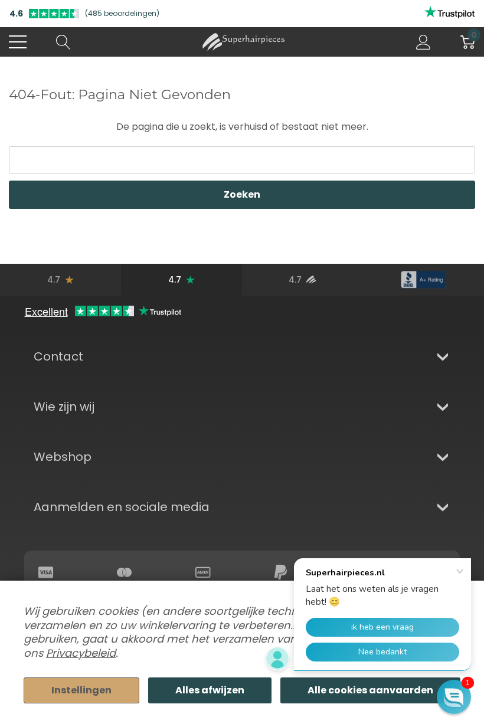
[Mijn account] (423, 42)
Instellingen (81, 690)
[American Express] (203, 572)
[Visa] (46, 572)
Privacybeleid (81, 653)
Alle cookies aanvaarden (370, 690)
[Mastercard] (124, 572)
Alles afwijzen (209, 690)
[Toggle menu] (18, 42)
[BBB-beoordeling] (423, 280)
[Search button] (63, 42)
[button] (454, 697)
